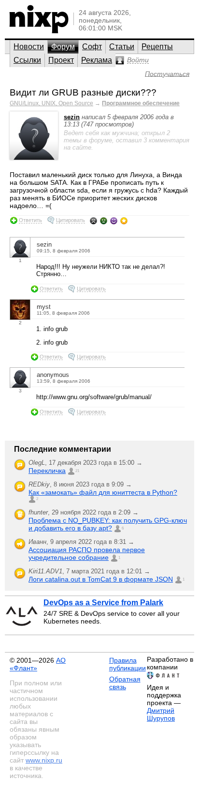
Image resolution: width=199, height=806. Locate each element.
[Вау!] (124, 220)
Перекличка (47, 470)
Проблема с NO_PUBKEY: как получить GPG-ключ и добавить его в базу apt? (107, 524)
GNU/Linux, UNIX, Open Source (51, 103)
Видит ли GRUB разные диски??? (83, 92)
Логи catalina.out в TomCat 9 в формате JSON (100, 579)
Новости (29, 46)
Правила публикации (127, 664)
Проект (61, 60)
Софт (92, 46)
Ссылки (27, 60)
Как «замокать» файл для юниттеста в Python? (102, 492)
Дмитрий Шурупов (161, 714)
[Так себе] (103, 220)
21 (77, 471)
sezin (72, 117)
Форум (63, 46)
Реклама (96, 60)
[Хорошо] (113, 220)
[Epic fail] (93, 220)
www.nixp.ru (44, 760)
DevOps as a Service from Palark (103, 602)
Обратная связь (125, 683)
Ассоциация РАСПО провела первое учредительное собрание (86, 553)
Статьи (121, 46)
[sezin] (34, 157)
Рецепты (157, 46)
